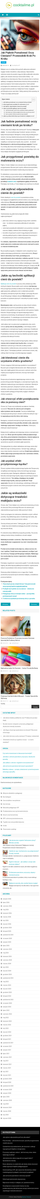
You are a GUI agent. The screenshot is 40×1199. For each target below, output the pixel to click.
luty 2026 (6, 920)
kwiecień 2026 (7, 913)
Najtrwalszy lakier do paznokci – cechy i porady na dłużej (19, 668)
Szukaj (3, 703)
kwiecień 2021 (7, 1064)
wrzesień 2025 (7, 938)
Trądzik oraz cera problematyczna (13, 822)
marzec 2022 (7, 1025)
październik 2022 (8, 999)
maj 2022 (6, 1017)
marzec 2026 (7, 917)
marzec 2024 (7, 963)
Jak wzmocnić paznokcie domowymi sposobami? (18, 766)
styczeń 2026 (7, 924)
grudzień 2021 (7, 1035)
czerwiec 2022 (7, 1014)
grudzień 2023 (7, 974)
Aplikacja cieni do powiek (8, 284)
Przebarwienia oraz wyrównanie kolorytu (15, 811)
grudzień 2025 (7, 927)
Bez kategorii (7, 797)
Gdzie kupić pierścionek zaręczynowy (14, 1179)
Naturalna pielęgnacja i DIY (11, 807)
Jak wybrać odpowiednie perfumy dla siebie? (16, 1137)
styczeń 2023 (7, 989)
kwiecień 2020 (7, 1107)
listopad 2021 (7, 1039)
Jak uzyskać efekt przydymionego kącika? (17, 114)
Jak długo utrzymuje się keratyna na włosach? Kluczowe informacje (20, 731)
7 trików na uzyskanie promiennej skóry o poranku (19, 598)
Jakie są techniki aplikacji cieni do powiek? (14, 108)
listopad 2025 (7, 931)
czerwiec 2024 (7, 960)
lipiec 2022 (6, 1010)
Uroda (3, 62)
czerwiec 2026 (7, 906)
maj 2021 (6, 1061)
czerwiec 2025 (7, 949)
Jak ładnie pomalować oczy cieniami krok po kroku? (17, 102)
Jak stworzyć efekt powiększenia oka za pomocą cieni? (20, 112)
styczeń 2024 (7, 971)
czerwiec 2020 (7, 1100)
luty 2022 (6, 1028)
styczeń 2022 (7, 1032)
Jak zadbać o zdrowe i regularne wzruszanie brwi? (18, 762)
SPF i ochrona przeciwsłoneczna (13, 818)
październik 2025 (8, 935)
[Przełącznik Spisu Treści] (32, 99)
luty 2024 (6, 967)
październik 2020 (8, 1086)
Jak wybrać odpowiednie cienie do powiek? (15, 106)
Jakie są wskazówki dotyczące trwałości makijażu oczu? (18, 116)
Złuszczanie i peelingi (9, 829)
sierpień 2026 (7, 899)
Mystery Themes (26, 1197)
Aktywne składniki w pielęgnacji (12, 793)
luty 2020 (6, 1114)
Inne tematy (6, 804)
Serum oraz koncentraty (10, 815)
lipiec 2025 (6, 945)
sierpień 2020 (7, 1093)
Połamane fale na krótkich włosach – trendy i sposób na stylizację (19, 697)
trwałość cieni (11, 181)
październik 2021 (8, 1043)
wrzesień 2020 (7, 1089)
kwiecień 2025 (7, 956)
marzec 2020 (7, 1111)
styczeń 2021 (7, 1075)
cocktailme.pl (16, 65)
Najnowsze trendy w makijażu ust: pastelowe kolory (18, 1182)
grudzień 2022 (7, 992)
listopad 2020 (7, 1082)
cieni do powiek (15, 197)
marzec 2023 (7, 985)
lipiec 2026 (6, 902)
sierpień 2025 (7, 942)
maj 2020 (6, 1104)
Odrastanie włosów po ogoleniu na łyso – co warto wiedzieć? (18, 741)
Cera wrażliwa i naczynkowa (11, 800)
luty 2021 (6, 1071)
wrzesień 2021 (7, 1046)
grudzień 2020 (7, 1079)
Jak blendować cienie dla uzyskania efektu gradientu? (20, 110)
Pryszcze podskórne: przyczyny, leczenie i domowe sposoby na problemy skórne (17, 639)
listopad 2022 (7, 996)
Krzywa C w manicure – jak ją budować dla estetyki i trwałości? (6, 604)
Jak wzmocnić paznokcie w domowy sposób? (17, 1175)
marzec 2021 (7, 1068)
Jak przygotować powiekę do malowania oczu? (16, 104)
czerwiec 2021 (7, 1057)
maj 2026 (6, 909)
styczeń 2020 (7, 1118)
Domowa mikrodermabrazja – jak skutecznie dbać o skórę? (35, 604)
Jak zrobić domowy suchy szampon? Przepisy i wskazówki (21, 736)
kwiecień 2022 (7, 1021)
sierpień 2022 (7, 1007)
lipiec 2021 (6, 1053)
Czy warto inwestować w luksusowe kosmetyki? (17, 753)
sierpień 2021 (7, 1050)
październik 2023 (8, 978)
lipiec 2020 (6, 1097)
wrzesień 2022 (7, 1003)
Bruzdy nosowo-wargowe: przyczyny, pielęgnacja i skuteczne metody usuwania (18, 725)
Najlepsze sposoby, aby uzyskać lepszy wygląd (23, 883)
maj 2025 (6, 953)
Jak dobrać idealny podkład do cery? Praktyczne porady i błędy (20, 719)
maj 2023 (6, 981)
